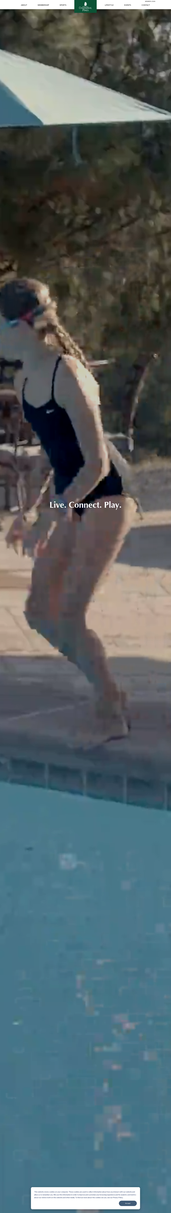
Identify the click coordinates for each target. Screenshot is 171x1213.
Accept (128, 1203)
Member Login (150, 1)
